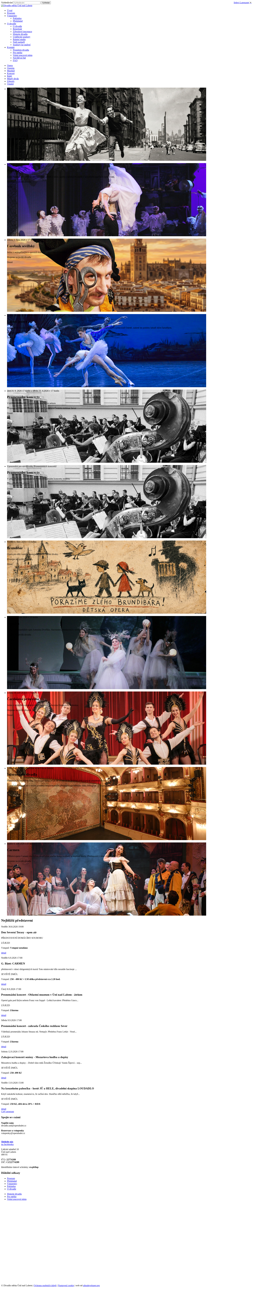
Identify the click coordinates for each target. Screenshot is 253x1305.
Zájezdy (10, 81)
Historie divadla (20, 34)
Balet (9, 76)
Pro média (17, 52)
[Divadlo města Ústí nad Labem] (16, 5)
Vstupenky (12, 1183)
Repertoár (17, 29)
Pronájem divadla (21, 50)
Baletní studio (19, 39)
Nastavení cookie (66, 1285)
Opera (10, 65)
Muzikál (11, 70)
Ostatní (10, 84)
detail (3, 953)
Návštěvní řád (19, 58)
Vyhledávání (7, 2)
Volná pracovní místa (22, 55)
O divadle (17, 26)
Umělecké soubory (21, 37)
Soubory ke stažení (21, 44)
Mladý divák (13, 78)
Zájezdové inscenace (22, 31)
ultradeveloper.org (91, 1285)
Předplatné (18, 21)
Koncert (10, 73)
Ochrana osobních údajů (45, 1285)
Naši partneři (19, 42)
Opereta (10, 68)
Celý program (7, 1111)
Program (11, 1178)
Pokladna (17, 18)
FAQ (15, 60)
